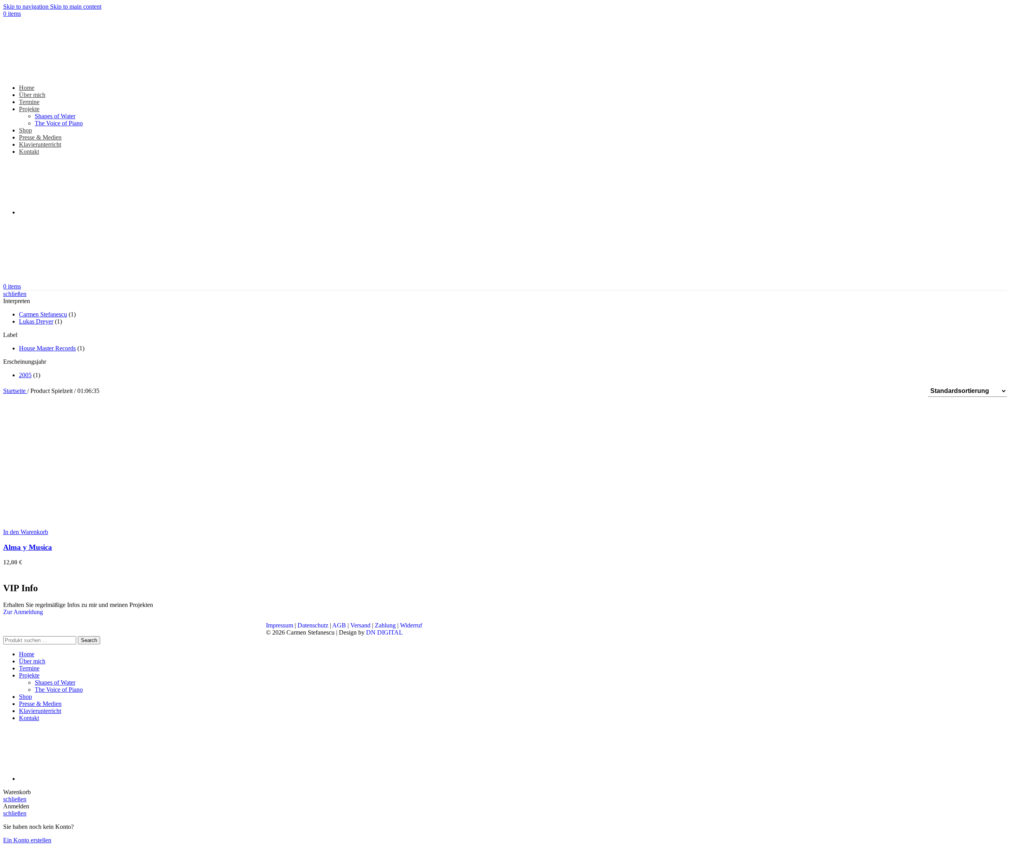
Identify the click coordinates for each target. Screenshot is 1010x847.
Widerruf (411, 625)
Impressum (279, 625)
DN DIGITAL (384, 632)
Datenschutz (312, 625)
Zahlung (385, 625)
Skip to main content (75, 6)
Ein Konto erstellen (27, 840)
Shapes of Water (55, 116)
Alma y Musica (27, 547)
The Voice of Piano (59, 123)
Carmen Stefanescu (43, 314)
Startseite (15, 390)
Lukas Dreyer (36, 321)
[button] (25, 532)
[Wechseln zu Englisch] (78, 212)
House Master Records (47, 348)
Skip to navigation (26, 6)
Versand (360, 625)
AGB (339, 625)
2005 (25, 375)
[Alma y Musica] (62, 524)
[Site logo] (52, 74)
